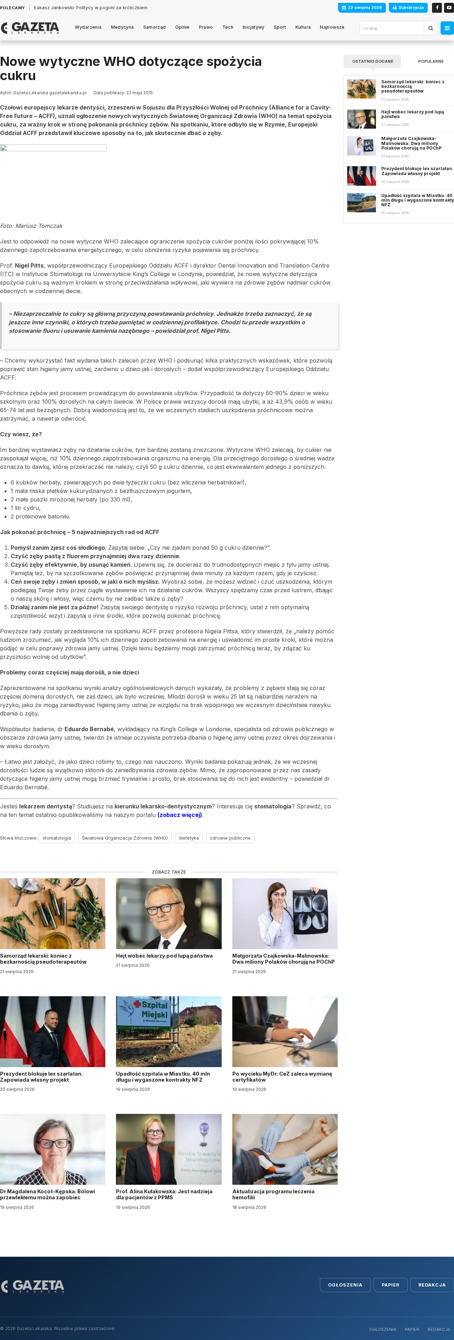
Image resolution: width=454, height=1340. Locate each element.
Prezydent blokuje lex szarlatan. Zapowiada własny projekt (41, 1077)
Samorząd (154, 27)
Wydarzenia (88, 27)
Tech (228, 27)
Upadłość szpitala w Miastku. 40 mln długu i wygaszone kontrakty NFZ (163, 1077)
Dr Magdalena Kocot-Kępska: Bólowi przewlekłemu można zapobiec (47, 1194)
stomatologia (57, 838)
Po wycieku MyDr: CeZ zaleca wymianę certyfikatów (282, 1077)
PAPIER (412, 1329)
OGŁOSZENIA (382, 1329)
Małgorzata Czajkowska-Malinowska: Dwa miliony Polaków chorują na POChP (283, 959)
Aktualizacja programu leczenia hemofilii (273, 1194)
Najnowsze (332, 27)
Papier (390, 1285)
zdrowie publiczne (230, 838)
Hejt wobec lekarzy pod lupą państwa (165, 956)
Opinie (182, 27)
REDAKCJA (439, 1329)
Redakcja (432, 1285)
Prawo (206, 27)
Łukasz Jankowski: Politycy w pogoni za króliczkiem (91, 7)
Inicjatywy (254, 27)
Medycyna (122, 27)
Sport (280, 27)
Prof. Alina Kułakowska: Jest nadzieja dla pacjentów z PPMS (164, 1194)
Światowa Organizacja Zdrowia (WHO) (125, 838)
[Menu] (447, 28)
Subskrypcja (411, 7)
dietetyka (189, 838)
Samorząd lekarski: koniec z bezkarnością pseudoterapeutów (44, 959)
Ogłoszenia (345, 1285)
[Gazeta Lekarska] (30, 28)
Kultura (303, 27)
